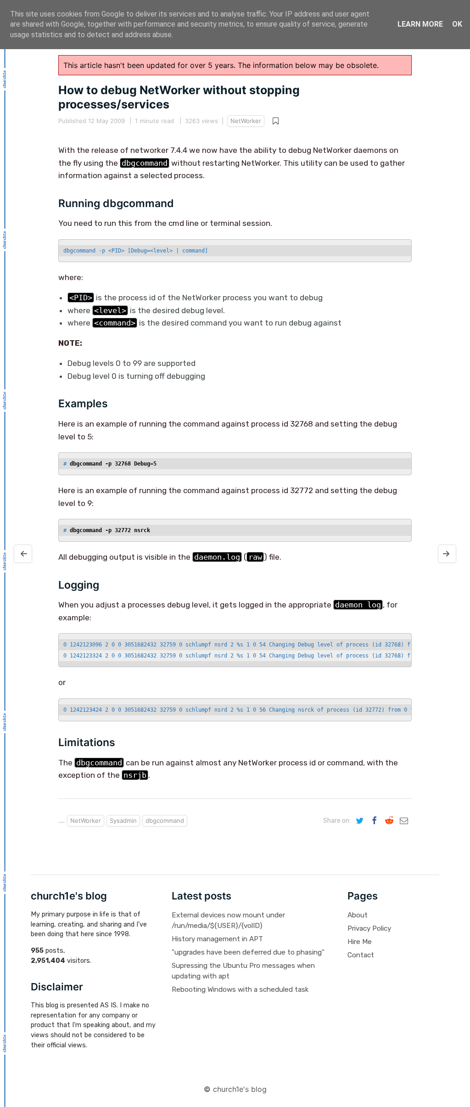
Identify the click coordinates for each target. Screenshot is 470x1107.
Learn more (420, 24)
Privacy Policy (369, 928)
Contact (360, 955)
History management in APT (217, 939)
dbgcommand (164, 820)
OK (457, 24)
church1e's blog (240, 1089)
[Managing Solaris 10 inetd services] (23, 554)
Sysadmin (123, 820)
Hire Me (359, 942)
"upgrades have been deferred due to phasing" (248, 952)
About (357, 915)
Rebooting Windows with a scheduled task (240, 989)
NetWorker (245, 120)
